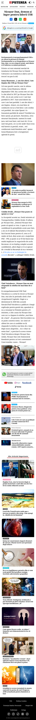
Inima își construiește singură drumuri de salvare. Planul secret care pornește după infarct (17, 542)
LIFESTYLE (6, 568)
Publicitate (13, 710)
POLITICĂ (22, 6)
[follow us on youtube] (8, 383)
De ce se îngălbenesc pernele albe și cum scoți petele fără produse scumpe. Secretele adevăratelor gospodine (18, 572)
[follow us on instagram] (17, 383)
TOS (10, 701)
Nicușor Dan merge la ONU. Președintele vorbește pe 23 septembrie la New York (22, 204)
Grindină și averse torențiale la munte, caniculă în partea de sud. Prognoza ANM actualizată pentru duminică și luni (17, 691)
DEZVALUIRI (4, 6)
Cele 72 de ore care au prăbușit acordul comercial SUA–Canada (23, 421)
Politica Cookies (21, 701)
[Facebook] (8, 714)
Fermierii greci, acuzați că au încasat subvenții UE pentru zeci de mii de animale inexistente (22, 432)
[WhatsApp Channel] (27, 714)
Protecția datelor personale (12, 705)
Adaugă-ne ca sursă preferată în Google (20, 28)
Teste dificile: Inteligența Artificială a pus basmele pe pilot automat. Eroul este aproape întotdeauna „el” (18, 601)
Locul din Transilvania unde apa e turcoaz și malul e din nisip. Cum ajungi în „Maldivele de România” (18, 513)
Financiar (30, 6)
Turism (5, 509)
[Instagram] (13, 714)
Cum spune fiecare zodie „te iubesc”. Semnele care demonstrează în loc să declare (16, 631)
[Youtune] (22, 714)
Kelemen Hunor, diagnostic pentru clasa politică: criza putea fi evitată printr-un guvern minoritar (22, 409)
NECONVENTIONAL (8, 656)
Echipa (23, 710)
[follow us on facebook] (27, 383)
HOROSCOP (6, 627)
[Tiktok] (18, 714)
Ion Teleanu (23, 23)
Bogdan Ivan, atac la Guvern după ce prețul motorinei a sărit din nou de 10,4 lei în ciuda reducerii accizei (17, 483)
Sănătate (6, 538)
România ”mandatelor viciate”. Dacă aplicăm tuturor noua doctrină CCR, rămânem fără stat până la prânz (16, 660)
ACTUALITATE (14, 6)
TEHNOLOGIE (6, 597)
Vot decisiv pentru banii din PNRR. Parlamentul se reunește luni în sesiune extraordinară (22, 397)
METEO (5, 686)
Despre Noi (29, 705)
